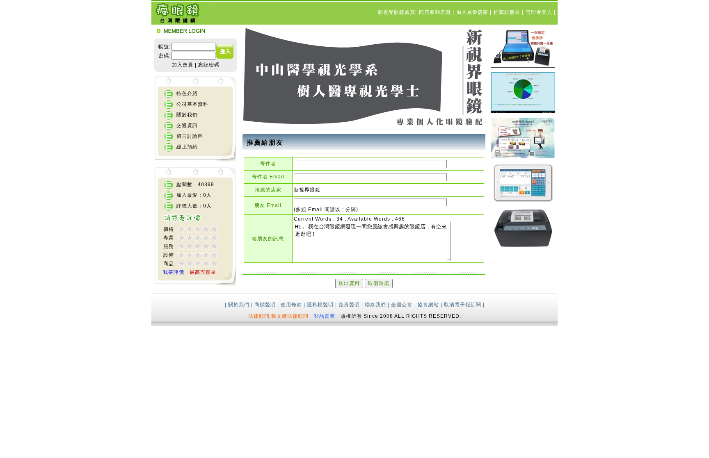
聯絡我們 (375, 305)
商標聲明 (265, 305)
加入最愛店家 (473, 12)
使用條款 (291, 305)
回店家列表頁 (436, 12)
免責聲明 (349, 305)
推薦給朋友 (508, 12)
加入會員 (182, 65)
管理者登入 (540, 12)
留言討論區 (189, 136)
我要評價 (173, 272)
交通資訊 (187, 125)
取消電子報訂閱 (462, 305)
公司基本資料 (192, 104)
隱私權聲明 (320, 305)
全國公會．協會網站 (415, 305)
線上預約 (187, 147)
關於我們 (187, 115)
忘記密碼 (209, 65)
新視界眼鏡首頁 (396, 12)
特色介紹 (187, 93)
